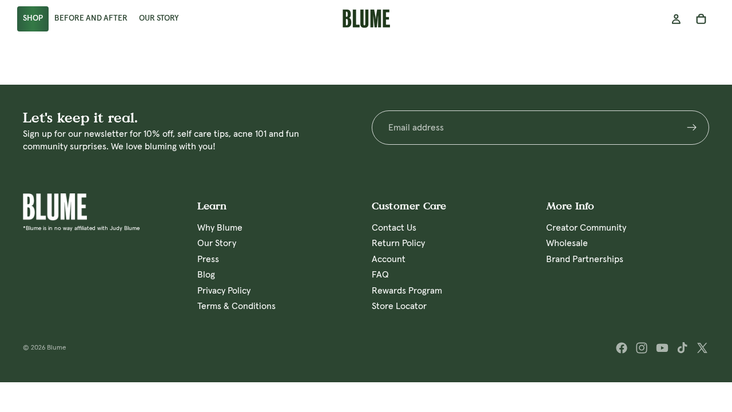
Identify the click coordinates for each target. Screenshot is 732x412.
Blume (56, 347)
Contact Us (394, 227)
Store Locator (399, 306)
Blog (206, 274)
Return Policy (398, 243)
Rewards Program (407, 290)
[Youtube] (662, 348)
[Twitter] (702, 348)
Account (388, 259)
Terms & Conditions (236, 306)
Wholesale (567, 243)
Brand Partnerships (584, 259)
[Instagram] (642, 348)
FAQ (380, 274)
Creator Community (586, 227)
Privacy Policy (223, 290)
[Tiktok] (682, 348)
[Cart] (701, 18)
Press (208, 259)
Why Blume (219, 227)
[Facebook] (621, 348)
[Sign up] (692, 128)
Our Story (216, 243)
